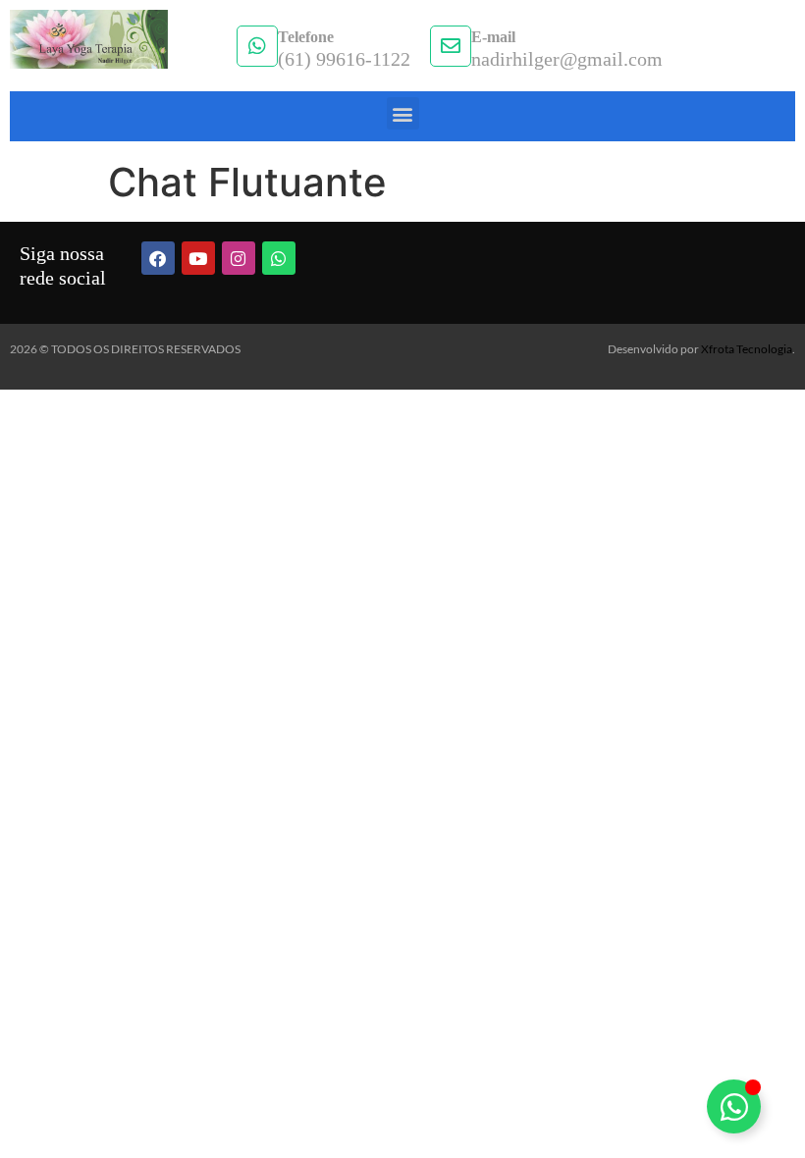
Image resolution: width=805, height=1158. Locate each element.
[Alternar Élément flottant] (734, 1106)
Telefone (306, 36)
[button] (403, 113)
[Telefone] (257, 46)
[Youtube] (198, 258)
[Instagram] (238, 258)
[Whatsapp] (278, 258)
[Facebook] (158, 258)
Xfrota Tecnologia (746, 349)
